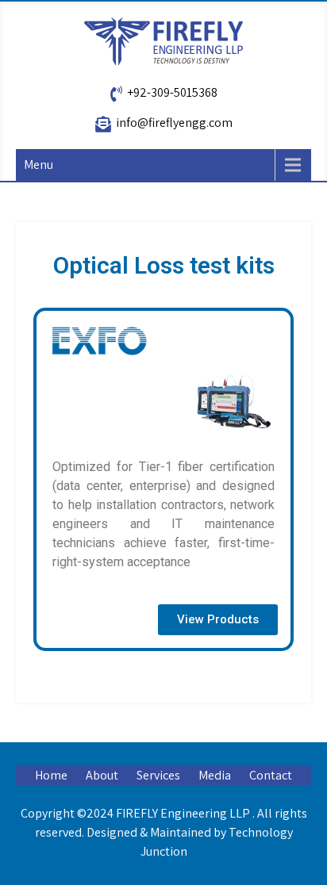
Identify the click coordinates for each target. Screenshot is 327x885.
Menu (38, 164)
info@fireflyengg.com (174, 122)
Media (214, 775)
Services (158, 775)
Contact (270, 775)
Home (51, 775)
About (102, 775)
